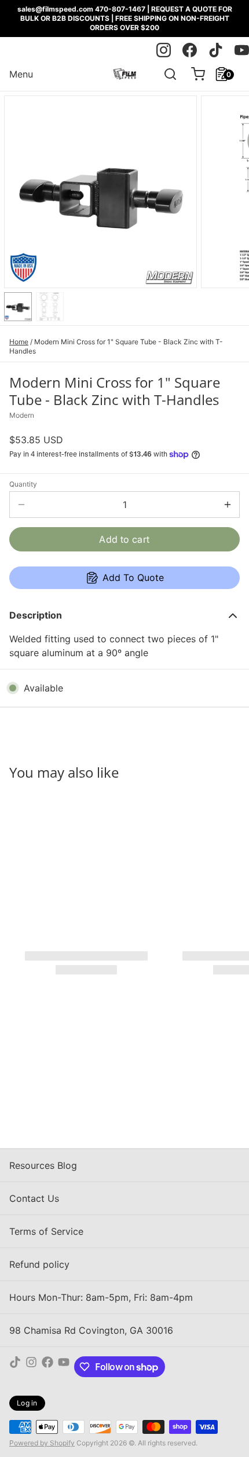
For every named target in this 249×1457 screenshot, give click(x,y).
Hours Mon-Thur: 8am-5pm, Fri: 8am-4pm (101, 1297)
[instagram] (163, 50)
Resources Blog (43, 1165)
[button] (124, 539)
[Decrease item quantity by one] (21, 504)
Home (18, 341)
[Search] (165, 74)
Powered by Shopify (42, 1442)
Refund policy (39, 1264)
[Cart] (193, 74)
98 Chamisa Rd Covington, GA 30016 (91, 1330)
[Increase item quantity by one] (227, 504)
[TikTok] (15, 1366)
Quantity (23, 484)
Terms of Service (46, 1231)
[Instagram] (31, 1366)
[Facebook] (47, 1366)
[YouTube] (63, 1366)
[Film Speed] (124, 74)
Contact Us (34, 1198)
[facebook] (189, 50)
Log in (27, 1403)
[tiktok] (215, 50)
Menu (21, 74)
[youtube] (242, 50)
